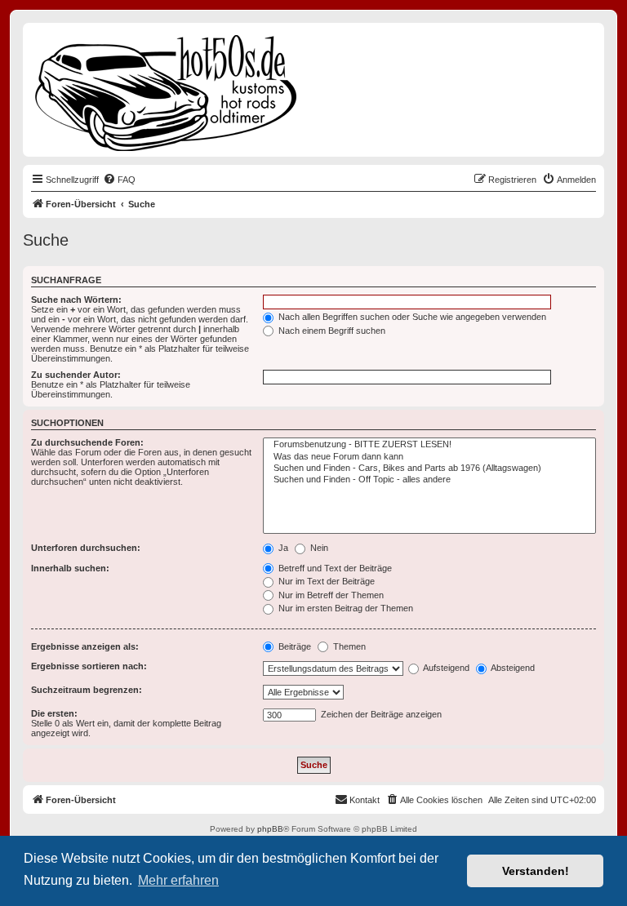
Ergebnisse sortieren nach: (89, 666)
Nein (318, 548)
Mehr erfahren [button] (178, 880)
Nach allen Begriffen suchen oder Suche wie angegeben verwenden (411, 317)
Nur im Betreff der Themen (330, 595)
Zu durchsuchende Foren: (87, 442)
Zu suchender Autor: (76, 375)
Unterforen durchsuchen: (85, 548)
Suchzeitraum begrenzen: (86, 690)
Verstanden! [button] (535, 870)
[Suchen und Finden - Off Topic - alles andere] (429, 480)
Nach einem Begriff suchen (330, 330)
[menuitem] (119, 179)
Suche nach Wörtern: (76, 299)
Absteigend (512, 668)
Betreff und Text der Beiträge (334, 568)
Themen (348, 646)
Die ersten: (54, 713)
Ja (282, 548)
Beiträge (293, 646)
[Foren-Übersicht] (167, 90)
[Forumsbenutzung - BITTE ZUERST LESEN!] (429, 445)
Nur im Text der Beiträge (325, 581)
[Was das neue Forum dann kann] (429, 457)
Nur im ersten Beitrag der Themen (344, 608)
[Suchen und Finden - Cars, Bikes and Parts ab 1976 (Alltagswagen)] (429, 468)
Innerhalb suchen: (70, 568)
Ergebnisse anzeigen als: (85, 646)
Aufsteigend (445, 668)
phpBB (270, 828)
